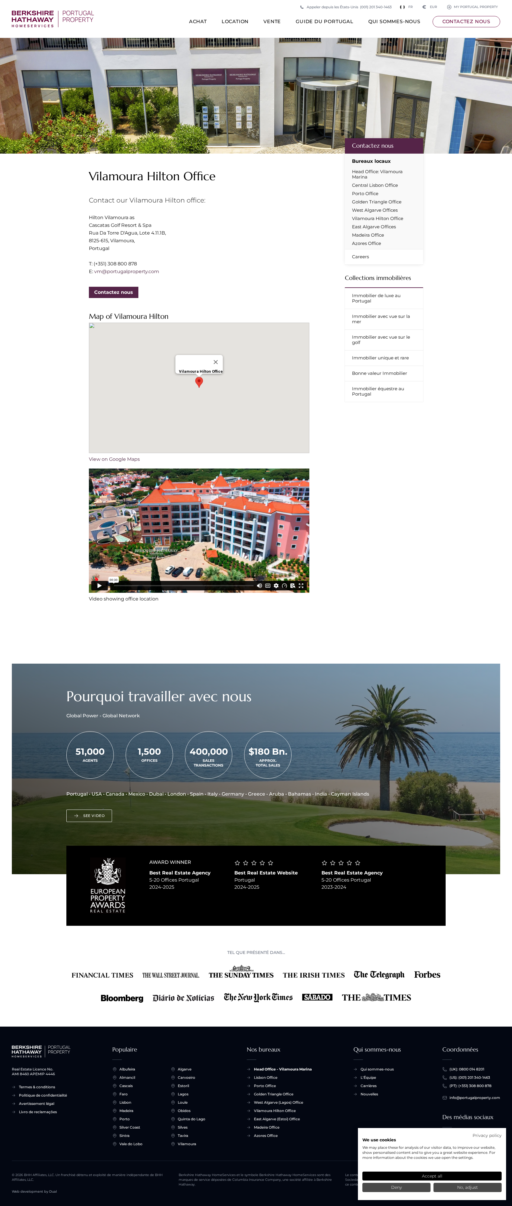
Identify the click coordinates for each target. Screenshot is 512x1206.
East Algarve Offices (374, 227)
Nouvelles (369, 1094)
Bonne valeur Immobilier (379, 373)
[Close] (216, 362)
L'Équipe (368, 1077)
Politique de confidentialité (43, 1095)
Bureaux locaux (371, 161)
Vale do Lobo (131, 1144)
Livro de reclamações (38, 1112)
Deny (396, 1187)
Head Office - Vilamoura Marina (283, 1069)
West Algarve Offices (375, 210)
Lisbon (125, 1102)
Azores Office (366, 243)
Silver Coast (129, 1127)
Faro (123, 1094)
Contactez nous (466, 21)
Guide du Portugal (324, 21)
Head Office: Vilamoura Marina (377, 174)
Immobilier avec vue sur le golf (381, 339)
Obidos (184, 1110)
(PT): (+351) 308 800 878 (470, 1086)
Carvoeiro (186, 1077)
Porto (124, 1119)
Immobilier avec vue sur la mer (381, 318)
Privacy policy (487, 1135)
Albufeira (127, 1069)
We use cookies (379, 1140)
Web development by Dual (34, 1192)
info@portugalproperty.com (474, 1097)
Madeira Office (368, 235)
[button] (199, 382)
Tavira (183, 1135)
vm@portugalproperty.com (126, 271)
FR (410, 7)
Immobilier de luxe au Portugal (376, 298)
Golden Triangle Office (376, 202)
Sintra (124, 1135)
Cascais (126, 1086)
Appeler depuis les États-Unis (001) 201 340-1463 (349, 7)
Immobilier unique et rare (380, 358)
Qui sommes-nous (394, 21)
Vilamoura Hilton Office (377, 218)
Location (235, 21)
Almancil (127, 1077)
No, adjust (467, 1187)
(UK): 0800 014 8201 (466, 1069)
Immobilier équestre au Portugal (378, 391)
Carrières (369, 1086)
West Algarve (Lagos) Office (278, 1102)
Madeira (126, 1110)
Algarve (184, 1069)
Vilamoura (187, 1144)
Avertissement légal (36, 1103)
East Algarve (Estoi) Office (277, 1119)
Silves (183, 1127)
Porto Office (365, 193)
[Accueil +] (53, 19)
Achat (198, 21)
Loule (183, 1102)
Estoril (183, 1086)
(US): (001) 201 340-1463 (469, 1077)
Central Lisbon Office (375, 185)
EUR (429, 7)
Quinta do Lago (191, 1119)
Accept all (432, 1176)
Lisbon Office (265, 1077)
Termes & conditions (37, 1087)
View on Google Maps (114, 459)
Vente (272, 21)
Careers (360, 256)
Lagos (183, 1094)
